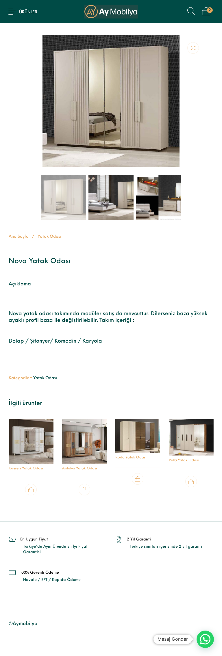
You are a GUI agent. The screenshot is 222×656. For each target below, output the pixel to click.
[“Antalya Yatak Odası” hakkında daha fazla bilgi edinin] (84, 489)
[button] (205, 639)
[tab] (111, 319)
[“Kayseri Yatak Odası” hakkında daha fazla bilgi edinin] (31, 489)
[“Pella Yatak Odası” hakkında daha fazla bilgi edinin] (191, 482)
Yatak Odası (49, 237)
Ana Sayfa (19, 237)
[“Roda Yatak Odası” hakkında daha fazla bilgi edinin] (137, 479)
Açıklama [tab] (20, 284)
